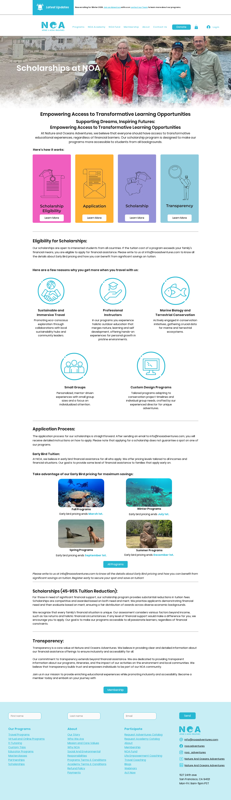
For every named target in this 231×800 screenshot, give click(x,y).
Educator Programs (20, 751)
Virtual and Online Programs (26, 739)
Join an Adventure (112, 7)
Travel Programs (19, 735)
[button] (196, 27)
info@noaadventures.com (162, 252)
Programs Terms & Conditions (86, 760)
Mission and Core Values (83, 743)
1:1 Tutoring (15, 743)
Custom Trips (17, 747)
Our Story (73, 735)
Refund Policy (76, 768)
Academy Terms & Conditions (86, 764)
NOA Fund (130, 751)
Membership (132, 747)
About (128, 743)
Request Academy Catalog (142, 739)
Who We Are (75, 739)
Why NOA (73, 747)
